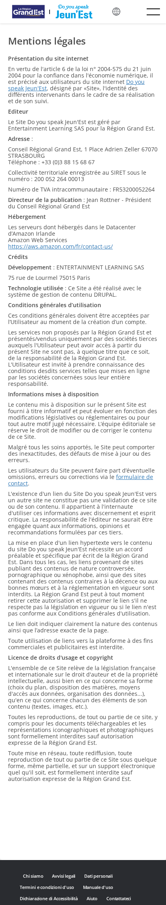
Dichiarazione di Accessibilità (49, 898)
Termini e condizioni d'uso (47, 887)
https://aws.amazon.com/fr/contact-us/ (60, 246)
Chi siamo (33, 876)
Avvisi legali (63, 876)
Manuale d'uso (98, 887)
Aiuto (92, 898)
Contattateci (118, 898)
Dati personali (98, 876)
